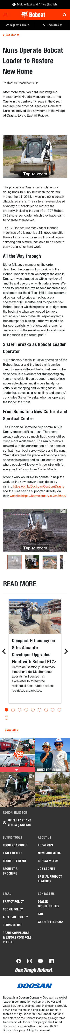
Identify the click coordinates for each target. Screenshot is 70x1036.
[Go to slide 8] (52, 709)
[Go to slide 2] (13, 709)
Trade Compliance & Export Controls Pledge (17, 937)
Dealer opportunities (48, 904)
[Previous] (5, 562)
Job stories (46, 869)
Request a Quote (15, 845)
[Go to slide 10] (6, 718)
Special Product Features (50, 879)
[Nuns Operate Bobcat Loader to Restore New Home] (14, 562)
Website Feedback (51, 922)
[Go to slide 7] (46, 709)
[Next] (65, 562)
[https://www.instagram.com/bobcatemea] (29, 962)
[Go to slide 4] (26, 709)
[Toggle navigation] (6, 15)
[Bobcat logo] (33, 15)
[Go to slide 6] (39, 709)
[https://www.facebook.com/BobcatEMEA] (18, 962)
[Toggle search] (63, 15)
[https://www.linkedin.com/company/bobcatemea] (51, 962)
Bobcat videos (48, 861)
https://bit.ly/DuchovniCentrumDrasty (38, 486)
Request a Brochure (10, 871)
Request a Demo (14, 861)
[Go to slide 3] (19, 709)
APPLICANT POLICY (15, 917)
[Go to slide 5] (33, 709)
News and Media (49, 853)
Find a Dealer (12, 853)
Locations (45, 845)
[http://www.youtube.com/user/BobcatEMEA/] (40, 962)
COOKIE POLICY (13, 909)
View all (10, 730)
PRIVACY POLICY (13, 901)
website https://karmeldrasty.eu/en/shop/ (38, 496)
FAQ (40, 914)
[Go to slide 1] (6, 709)
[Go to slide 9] (59, 709)
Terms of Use (12, 925)
